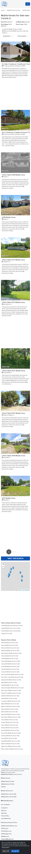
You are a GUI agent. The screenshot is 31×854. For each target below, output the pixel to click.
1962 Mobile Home (8, 498)
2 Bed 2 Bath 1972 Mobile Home (13, 302)
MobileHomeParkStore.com (9, 774)
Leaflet (19, 590)
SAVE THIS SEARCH (15, 558)
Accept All (15, 851)
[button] (22, 576)
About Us (3, 810)
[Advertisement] (15, 531)
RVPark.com (4, 828)
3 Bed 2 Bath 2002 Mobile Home (13, 413)
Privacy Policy (5, 816)
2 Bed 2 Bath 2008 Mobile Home (13, 456)
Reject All (6, 851)
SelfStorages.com (6, 833)
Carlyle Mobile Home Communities (11, 631)
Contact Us (4, 808)
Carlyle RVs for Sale (6, 633)
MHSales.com (5, 836)
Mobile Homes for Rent (7, 784)
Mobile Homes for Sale (7, 781)
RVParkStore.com (6, 831)
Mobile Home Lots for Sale (8, 794)
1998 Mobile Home (8, 217)
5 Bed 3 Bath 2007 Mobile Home (13, 371)
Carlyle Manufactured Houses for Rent (12, 625)
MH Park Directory (7, 800)
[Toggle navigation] (27, 4)
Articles (3, 786)
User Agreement (6, 818)
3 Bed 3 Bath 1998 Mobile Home (13, 175)
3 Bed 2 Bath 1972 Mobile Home (13, 260)
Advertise (4, 813)
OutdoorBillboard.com (7, 839)
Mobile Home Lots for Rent (9, 796)
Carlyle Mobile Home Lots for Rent (11, 628)
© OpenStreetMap (25, 590)
